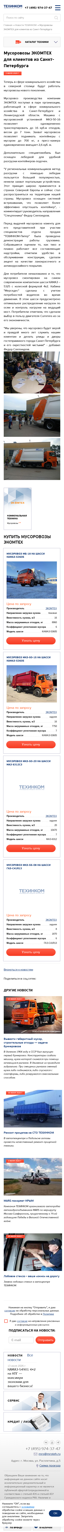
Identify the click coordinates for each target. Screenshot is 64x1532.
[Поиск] (56, 18)
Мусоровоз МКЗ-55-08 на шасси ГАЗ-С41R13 (28, 866)
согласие (9, 1310)
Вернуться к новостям (18, 969)
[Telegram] (58, 1442)
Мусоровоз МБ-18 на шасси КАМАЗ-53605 (26, 555)
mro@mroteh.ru (49, 1454)
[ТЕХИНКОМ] (13, 7)
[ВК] (46, 1442)
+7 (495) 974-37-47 (38, 8)
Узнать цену (31, 641)
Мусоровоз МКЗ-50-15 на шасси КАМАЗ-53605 (28, 659)
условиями (28, 1506)
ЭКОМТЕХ (51, 608)
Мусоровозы (14, 523)
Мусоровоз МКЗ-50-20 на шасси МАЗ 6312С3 (28, 763)
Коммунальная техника (17, 517)
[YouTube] (52, 1442)
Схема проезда (49, 1465)
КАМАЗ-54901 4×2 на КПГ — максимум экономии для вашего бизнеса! (22, 1378)
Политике (48, 1314)
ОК (55, 1513)
